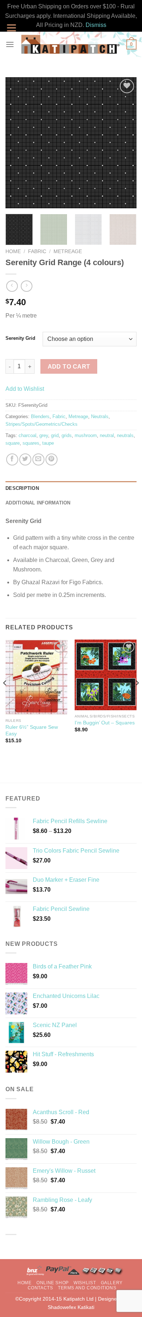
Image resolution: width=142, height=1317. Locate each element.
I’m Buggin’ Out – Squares (105, 723)
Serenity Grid (20, 338)
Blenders (40, 416)
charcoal (27, 435)
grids (67, 435)
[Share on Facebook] (12, 459)
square (12, 443)
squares (31, 443)
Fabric (37, 251)
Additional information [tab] (38, 503)
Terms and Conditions (87, 1287)
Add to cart (69, 366)
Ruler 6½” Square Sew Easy (31, 730)
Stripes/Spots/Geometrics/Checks (41, 424)
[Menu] (9, 44)
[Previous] (17, 143)
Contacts (40, 1287)
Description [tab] (22, 488)
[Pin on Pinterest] (52, 459)
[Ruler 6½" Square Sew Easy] (36, 677)
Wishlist (85, 1282)
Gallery (112, 1282)
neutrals (125, 435)
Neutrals (100, 416)
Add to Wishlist (24, 389)
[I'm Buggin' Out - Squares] (106, 675)
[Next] (124, 143)
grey (43, 435)
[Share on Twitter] (25, 459)
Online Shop (52, 1282)
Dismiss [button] (96, 25)
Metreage (68, 251)
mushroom (86, 435)
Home (13, 251)
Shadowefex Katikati (71, 1307)
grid (55, 435)
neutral (107, 435)
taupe (48, 443)
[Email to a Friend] (38, 459)
